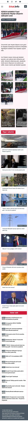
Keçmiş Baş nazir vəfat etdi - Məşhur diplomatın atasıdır (13, 386)
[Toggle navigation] (2, 6)
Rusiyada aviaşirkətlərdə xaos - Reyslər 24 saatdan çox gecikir (12, 318)
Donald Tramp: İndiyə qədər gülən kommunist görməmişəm (13, 371)
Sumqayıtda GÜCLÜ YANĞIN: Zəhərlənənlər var (11, 324)
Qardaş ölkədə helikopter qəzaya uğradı (12, 392)
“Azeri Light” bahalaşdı (10, 376)
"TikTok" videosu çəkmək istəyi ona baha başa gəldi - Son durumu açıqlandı (13, 346)
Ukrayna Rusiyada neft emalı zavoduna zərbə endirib (11, 362)
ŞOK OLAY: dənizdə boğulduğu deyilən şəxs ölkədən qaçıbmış (12, 329)
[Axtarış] (25, 6)
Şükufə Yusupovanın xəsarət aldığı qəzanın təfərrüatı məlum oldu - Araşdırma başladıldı (13, 398)
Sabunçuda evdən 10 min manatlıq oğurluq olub (13, 335)
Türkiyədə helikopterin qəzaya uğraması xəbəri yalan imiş (12, 351)
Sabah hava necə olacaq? (10, 367)
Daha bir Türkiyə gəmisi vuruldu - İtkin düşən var (14, 381)
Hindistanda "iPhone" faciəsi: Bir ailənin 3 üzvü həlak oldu (12, 340)
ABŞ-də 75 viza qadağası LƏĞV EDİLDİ (12, 357)
